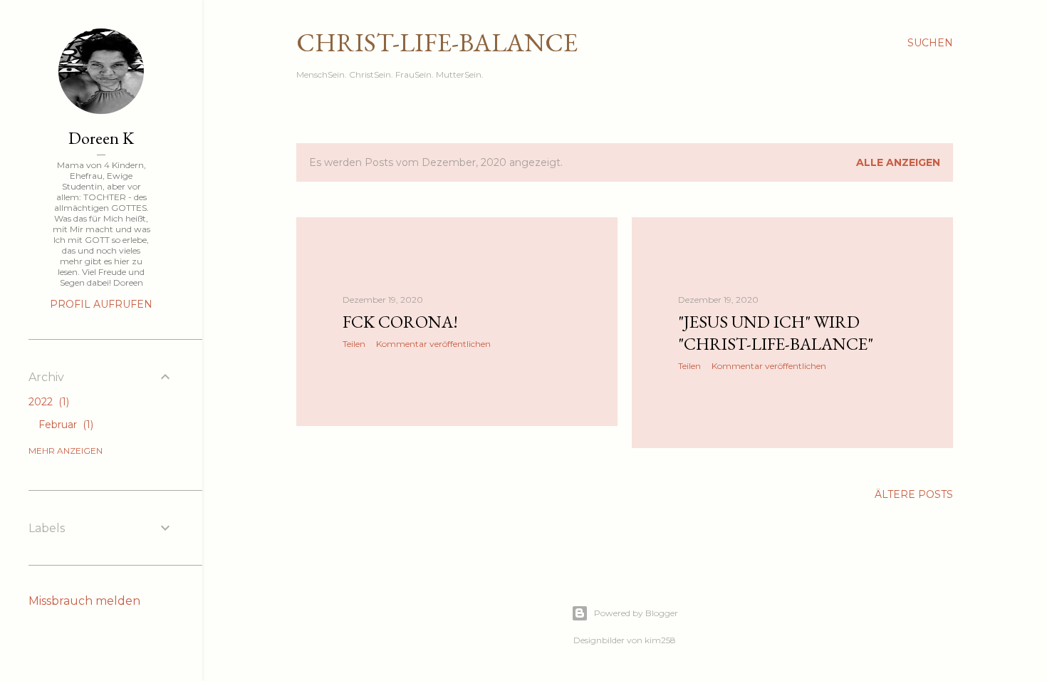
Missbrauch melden (84, 601)
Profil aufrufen (101, 304)
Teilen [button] (354, 343)
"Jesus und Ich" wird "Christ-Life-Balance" (775, 333)
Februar (64, 424)
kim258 (660, 640)
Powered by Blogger (636, 613)
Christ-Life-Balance (437, 42)
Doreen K (101, 138)
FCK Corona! (400, 322)
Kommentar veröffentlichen (433, 343)
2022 (47, 401)
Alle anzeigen (898, 162)
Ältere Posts (914, 494)
